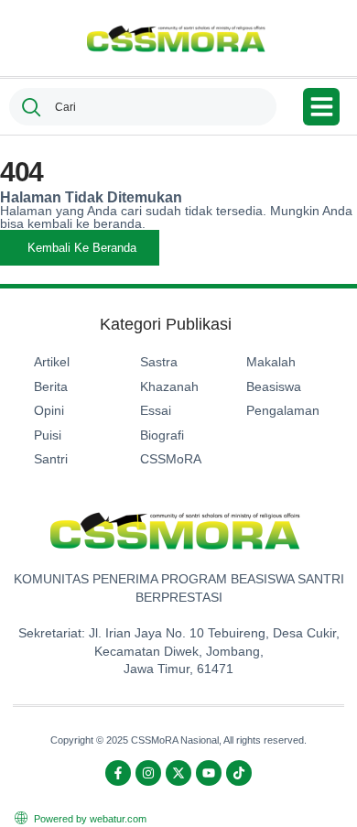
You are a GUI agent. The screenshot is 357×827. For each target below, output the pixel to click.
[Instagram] (148, 773)
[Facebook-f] (118, 773)
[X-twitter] (178, 773)
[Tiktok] (239, 773)
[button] (322, 106)
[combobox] (142, 106)
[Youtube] (209, 773)
